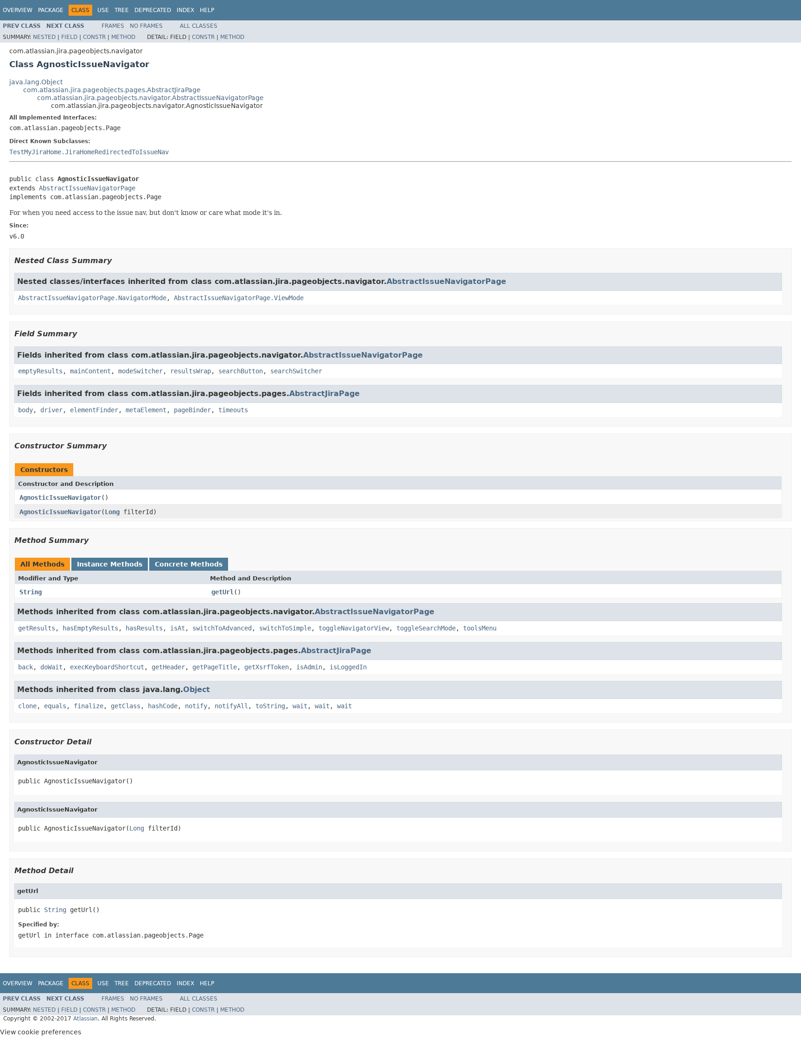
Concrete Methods (188, 564)
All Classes (198, 26)
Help (207, 10)
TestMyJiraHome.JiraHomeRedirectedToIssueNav (89, 152)
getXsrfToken (266, 667)
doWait (51, 667)
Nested (44, 37)
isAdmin (309, 667)
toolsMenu (479, 628)
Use (103, 10)
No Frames (146, 26)
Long (112, 512)
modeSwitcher (140, 371)
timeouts (233, 410)
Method (123, 37)
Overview (17, 10)
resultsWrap (190, 371)
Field (69, 37)
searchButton (240, 371)
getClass (125, 706)
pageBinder (192, 410)
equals (55, 706)
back (25, 667)
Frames (113, 26)
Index (185, 10)
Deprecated (152, 10)
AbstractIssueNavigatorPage (87, 188)
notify (196, 706)
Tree (121, 10)
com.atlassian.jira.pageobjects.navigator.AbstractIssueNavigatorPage (150, 97)
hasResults (144, 628)
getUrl (222, 592)
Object (196, 689)
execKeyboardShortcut (107, 667)
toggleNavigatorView (353, 628)
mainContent (90, 371)
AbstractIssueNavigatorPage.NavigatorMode (92, 298)
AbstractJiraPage (324, 393)
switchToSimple (285, 628)
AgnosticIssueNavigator (60, 497)
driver (51, 410)
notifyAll (231, 706)
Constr (94, 37)
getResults (36, 628)
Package (51, 10)
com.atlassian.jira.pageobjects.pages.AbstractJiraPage (112, 90)
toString (270, 706)
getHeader (168, 667)
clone (27, 706)
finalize (88, 706)
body (25, 410)
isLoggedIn (348, 667)
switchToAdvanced (222, 628)
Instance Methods (109, 564)
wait (299, 706)
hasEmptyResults (90, 628)
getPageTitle (214, 667)
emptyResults (40, 371)
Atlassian (85, 1018)
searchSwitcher (296, 371)
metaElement (146, 410)
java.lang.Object (36, 82)
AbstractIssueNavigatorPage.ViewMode (239, 298)
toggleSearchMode (426, 628)
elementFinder (94, 410)
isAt (177, 628)
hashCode (163, 706)
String (30, 592)
